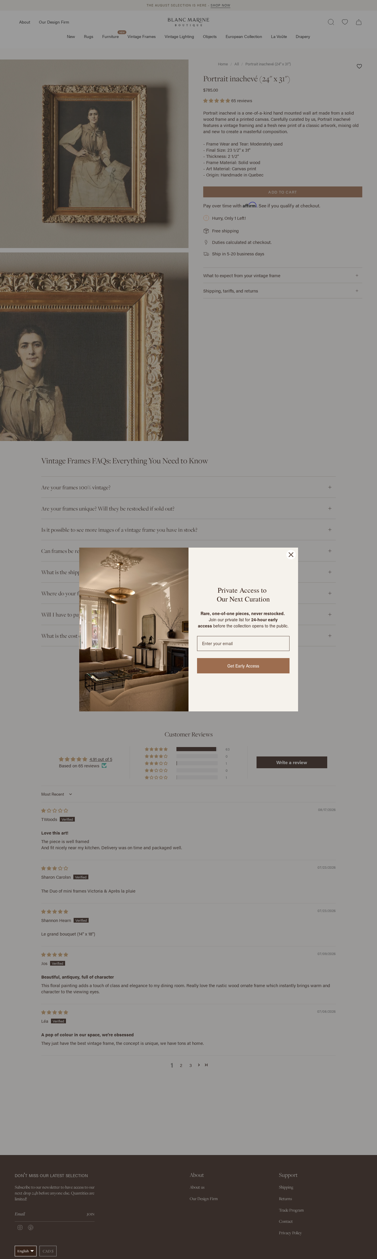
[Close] (291, 555)
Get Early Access (243, 666)
